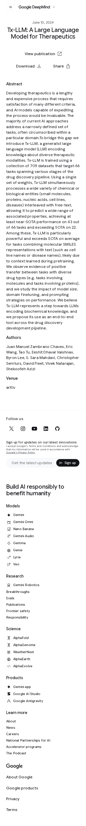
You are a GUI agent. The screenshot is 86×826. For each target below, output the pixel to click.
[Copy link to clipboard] (66, 80)
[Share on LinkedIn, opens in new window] (43, 80)
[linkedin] (46, 428)
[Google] (14, 766)
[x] (11, 428)
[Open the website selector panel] (53, 7)
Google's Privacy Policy (20, 452)
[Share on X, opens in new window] (20, 80)
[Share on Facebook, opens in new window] (31, 80)
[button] (61, 66)
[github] (57, 428)
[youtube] (34, 428)
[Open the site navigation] (10, 7)
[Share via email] (54, 80)
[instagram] (23, 428)
